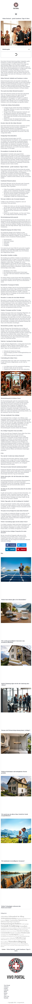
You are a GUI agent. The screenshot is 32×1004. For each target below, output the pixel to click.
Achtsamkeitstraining (8, 918)
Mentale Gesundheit (15, 933)
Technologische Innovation (16, 943)
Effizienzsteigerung (6, 921)
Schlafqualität (12, 938)
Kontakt (6, 998)
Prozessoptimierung (24, 936)
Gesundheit (23, 926)
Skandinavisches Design (12, 939)
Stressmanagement (5, 943)
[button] (16, 14)
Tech (5, 994)
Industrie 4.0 (17, 929)
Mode (5, 991)
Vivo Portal (7, 985)
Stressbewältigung (17, 941)
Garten (3, 949)
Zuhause (6, 987)
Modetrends (25, 933)
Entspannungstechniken (11, 924)
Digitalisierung (22, 920)
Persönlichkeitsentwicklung (6, 936)
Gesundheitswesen (25, 928)
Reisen (5, 993)
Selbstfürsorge (20, 938)
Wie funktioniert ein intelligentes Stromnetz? (13, 861)
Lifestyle (6, 990)
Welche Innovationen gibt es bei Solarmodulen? (13, 599)
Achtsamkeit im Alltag (16, 916)
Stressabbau (4, 942)
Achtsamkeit (4, 916)
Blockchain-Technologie (21, 918)
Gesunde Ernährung (10, 926)
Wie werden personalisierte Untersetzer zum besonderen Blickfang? (13, 641)
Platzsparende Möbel (16, 936)
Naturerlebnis (21, 934)
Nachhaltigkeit (13, 934)
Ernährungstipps (25, 924)
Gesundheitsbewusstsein (6, 928)
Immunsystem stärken (7, 929)
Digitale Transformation (11, 920)
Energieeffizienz (16, 921)
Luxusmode (5, 933)
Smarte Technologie (21, 939)
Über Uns (6, 996)
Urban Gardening (10, 945)
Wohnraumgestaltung (19, 945)
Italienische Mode (24, 929)
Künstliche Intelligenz (23, 931)
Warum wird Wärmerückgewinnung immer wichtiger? (15, 730)
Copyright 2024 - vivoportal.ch (16, 1002)
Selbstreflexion (4, 939)
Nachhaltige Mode (5, 934)
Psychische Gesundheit (5, 938)
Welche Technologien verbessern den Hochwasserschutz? (11, 907)
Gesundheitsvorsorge (16, 928)
